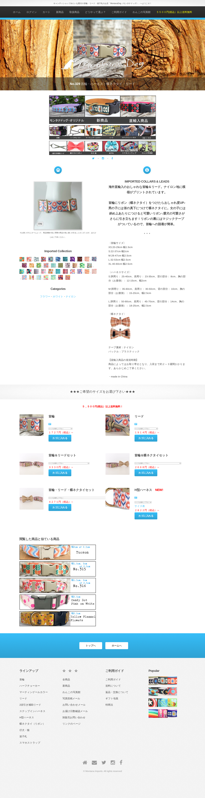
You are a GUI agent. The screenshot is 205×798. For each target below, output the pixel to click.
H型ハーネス (26, 717)
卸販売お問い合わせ (74, 717)
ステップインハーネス (32, 711)
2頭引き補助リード (30, 704)
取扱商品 (74, 12)
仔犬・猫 (24, 730)
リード (23, 698)
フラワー (45, 296)
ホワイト (58, 296)
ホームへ (117, 645)
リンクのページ (72, 723)
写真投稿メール (71, 698)
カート (46, 12)
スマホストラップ (29, 742)
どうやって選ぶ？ (95, 12)
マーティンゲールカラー (33, 692)
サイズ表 (140, 506)
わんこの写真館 (142, 12)
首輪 (21, 679)
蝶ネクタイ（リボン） (32, 723)
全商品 (66, 679)
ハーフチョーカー (29, 685)
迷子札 (23, 736)
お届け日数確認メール (75, 711)
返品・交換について (116, 692)
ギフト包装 (111, 698)
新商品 (60, 12)
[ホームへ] (85, 762)
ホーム (17, 12)
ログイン (31, 12)
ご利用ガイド (119, 12)
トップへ (91, 645)
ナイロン (71, 296)
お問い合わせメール (74, 704)
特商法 (109, 704)
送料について (113, 685)
